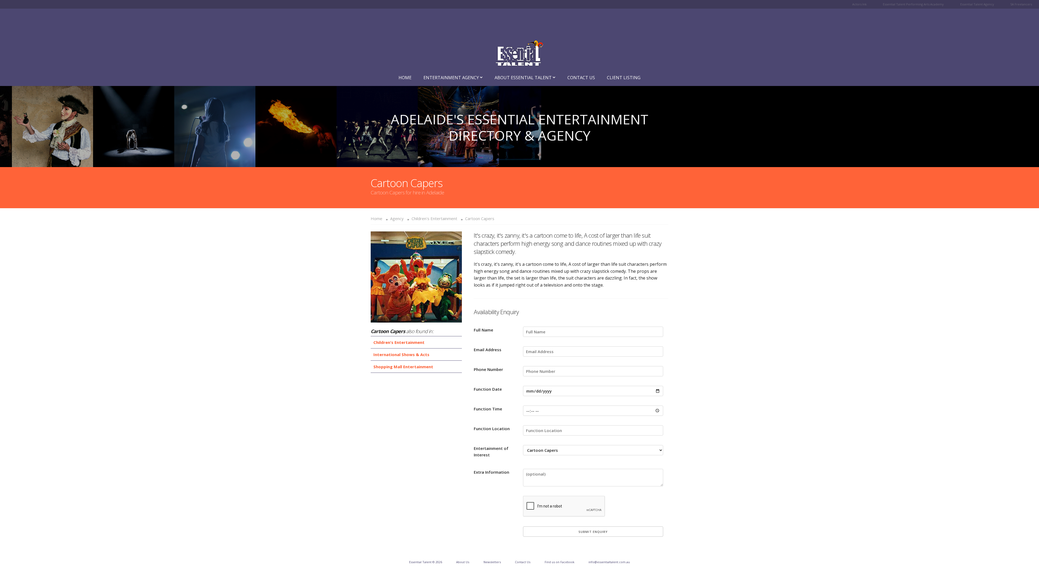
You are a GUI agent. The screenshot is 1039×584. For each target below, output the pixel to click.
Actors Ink (859, 4)
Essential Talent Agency (977, 4)
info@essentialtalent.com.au (609, 562)
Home (405, 78)
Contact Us (581, 78)
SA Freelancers (1021, 4)
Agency (397, 218)
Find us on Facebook (559, 562)
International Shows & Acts (401, 354)
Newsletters (492, 562)
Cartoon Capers (479, 218)
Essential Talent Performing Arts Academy (913, 4)
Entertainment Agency (451, 78)
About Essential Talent (524, 78)
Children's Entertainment (434, 218)
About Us (462, 562)
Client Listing (623, 78)
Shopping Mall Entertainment (403, 366)
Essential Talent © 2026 (425, 562)
